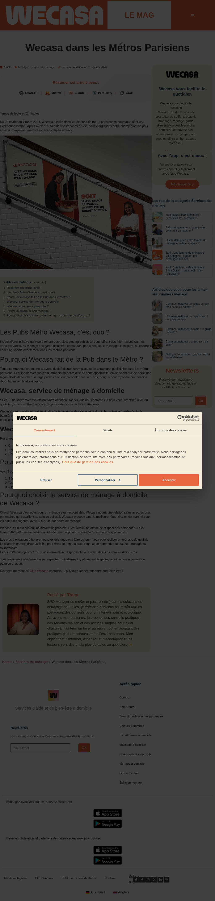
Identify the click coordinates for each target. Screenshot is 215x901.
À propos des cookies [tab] (170, 430)
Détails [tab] (107, 430)
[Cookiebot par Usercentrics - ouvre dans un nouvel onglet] (180, 418)
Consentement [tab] (44, 430)
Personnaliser (105, 480)
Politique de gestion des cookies (87, 462)
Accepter (169, 480)
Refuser (46, 480)
